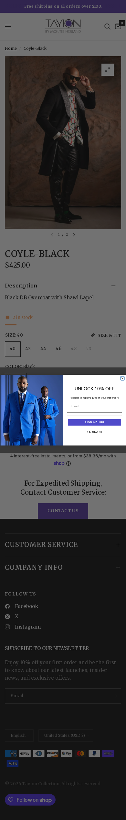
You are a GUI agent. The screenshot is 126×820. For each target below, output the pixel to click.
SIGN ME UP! (94, 422)
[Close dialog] (122, 378)
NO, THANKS (94, 432)
